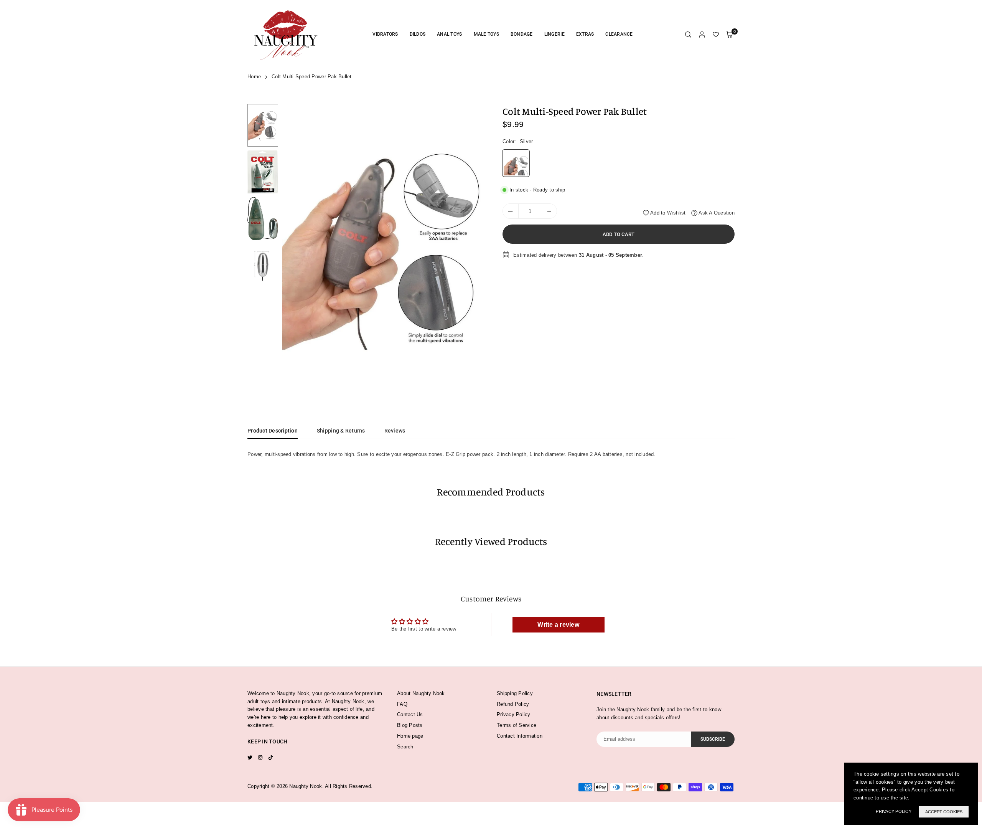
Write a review (558, 624)
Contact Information (519, 736)
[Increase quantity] (549, 211)
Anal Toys (449, 34)
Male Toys (486, 34)
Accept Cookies (943, 811)
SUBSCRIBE (712, 739)
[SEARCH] (688, 35)
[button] (474, 248)
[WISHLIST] (716, 35)
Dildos (418, 34)
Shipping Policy (515, 693)
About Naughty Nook (421, 693)
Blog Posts (410, 725)
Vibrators (385, 34)
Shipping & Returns (341, 431)
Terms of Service (516, 725)
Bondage (522, 34)
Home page (410, 736)
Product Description (272, 431)
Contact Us (410, 714)
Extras (585, 34)
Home (254, 76)
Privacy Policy (514, 714)
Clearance (619, 34)
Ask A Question (716, 213)
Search (405, 747)
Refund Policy (513, 704)
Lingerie (554, 34)
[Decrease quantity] (510, 211)
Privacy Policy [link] (893, 811)
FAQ (402, 704)
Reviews (394, 431)
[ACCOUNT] (702, 35)
